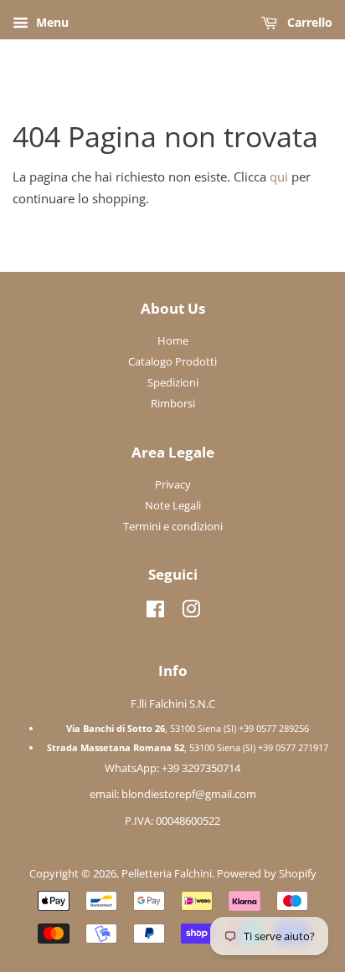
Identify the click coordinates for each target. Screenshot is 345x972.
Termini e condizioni (173, 526)
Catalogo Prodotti (172, 361)
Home (172, 340)
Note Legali (173, 505)
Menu (51, 22)
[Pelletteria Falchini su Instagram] (191, 612)
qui (279, 176)
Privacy (173, 484)
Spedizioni (172, 382)
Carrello (308, 22)
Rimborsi (173, 403)
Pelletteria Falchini (166, 873)
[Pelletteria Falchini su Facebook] (155, 612)
